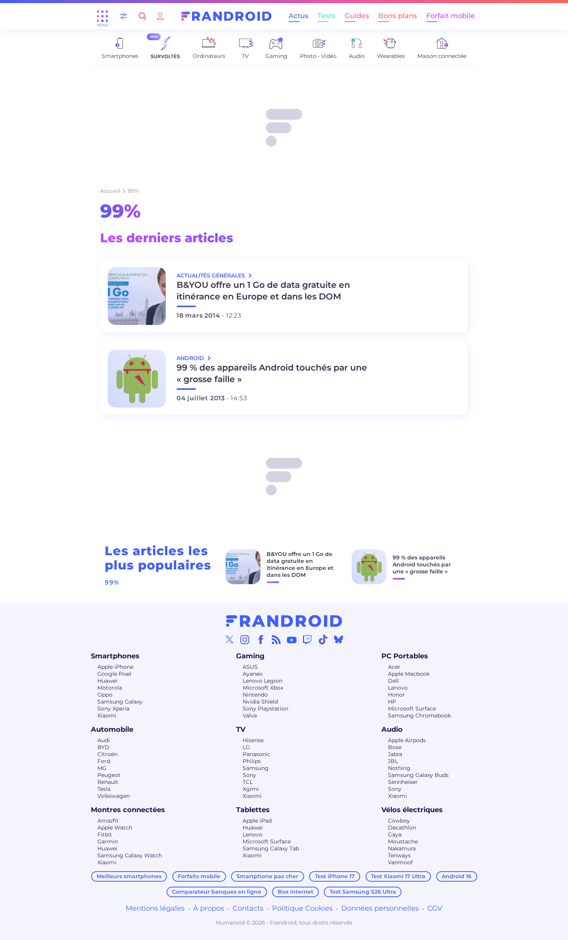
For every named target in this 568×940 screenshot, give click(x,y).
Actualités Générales (212, 275)
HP (392, 701)
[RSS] (276, 639)
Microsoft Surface (412, 708)
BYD (103, 747)
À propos (208, 908)
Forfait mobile (450, 16)
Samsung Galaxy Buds (418, 775)
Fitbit (104, 834)
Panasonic (256, 754)
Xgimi (251, 788)
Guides (357, 16)
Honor (396, 694)
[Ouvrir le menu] (102, 16)
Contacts (248, 908)
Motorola (109, 687)
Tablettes (253, 810)
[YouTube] (292, 639)
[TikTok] (323, 639)
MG (102, 768)
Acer (394, 666)
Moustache (403, 841)
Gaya (394, 834)
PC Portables (404, 656)
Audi (103, 740)
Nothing (399, 768)
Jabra (395, 754)
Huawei (107, 680)
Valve (250, 715)
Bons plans (397, 16)
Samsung (256, 768)
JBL (393, 761)
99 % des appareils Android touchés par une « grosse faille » (272, 373)
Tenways (399, 855)
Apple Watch (114, 827)
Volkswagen (113, 795)
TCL (248, 782)
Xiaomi (106, 715)
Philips (252, 761)
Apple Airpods (407, 740)
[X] (229, 639)
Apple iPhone (115, 666)
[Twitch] (307, 639)
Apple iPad (257, 820)
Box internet (295, 891)
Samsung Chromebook (419, 715)
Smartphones (115, 656)
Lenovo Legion (262, 680)
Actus (298, 16)
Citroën (107, 754)
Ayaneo (253, 673)
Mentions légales (155, 908)
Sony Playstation (265, 708)
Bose (394, 747)
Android (191, 358)
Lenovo (398, 687)
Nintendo (255, 694)
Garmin (107, 841)
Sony (249, 775)
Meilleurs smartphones (129, 876)
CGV (434, 908)
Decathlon (402, 827)
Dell (393, 680)
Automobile (112, 729)
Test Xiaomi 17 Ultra (398, 876)
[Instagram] (245, 639)
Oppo (104, 694)
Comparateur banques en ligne (216, 891)
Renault (107, 782)
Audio (392, 729)
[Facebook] (261, 639)
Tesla (104, 788)
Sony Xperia (113, 708)
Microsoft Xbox (263, 687)
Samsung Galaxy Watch (129, 855)
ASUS (250, 666)
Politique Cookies (302, 908)
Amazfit (108, 820)
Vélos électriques (412, 810)
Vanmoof (400, 862)
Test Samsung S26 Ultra (363, 891)
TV (240, 729)
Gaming (250, 656)
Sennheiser (403, 782)
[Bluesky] (338, 639)
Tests (326, 16)
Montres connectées (128, 810)
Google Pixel (114, 673)
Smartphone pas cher (267, 876)
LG (246, 747)
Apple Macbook (409, 673)
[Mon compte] (160, 16)
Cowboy (399, 820)
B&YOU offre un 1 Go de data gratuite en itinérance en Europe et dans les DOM (263, 291)
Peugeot (109, 775)
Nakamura (402, 848)
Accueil (110, 190)
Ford (103, 761)
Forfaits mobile (199, 876)
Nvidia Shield (260, 701)
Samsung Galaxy (120, 701)
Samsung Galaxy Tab (271, 848)
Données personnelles (380, 908)
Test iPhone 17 (335, 876)
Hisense (253, 740)
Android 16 (456, 876)
